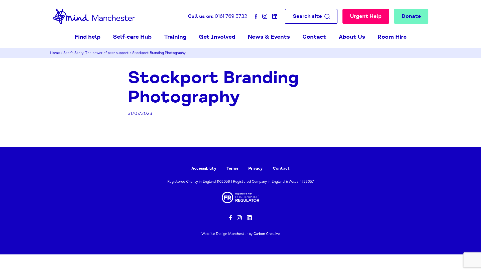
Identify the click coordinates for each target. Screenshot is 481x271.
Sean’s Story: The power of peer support (96, 53)
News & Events (269, 36)
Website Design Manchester (224, 234)
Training (175, 36)
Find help (87, 36)
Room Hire (392, 36)
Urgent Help (366, 16)
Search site (307, 16)
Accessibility (203, 168)
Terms (232, 168)
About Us (352, 36)
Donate (411, 16)
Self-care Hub (132, 36)
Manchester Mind (94, 16)
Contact (314, 36)
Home (55, 53)
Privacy (255, 168)
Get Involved (217, 36)
